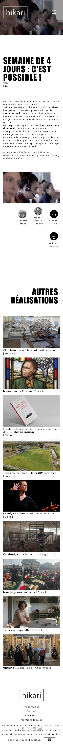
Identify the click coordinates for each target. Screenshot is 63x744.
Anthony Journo (54, 244)
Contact (31, 711)
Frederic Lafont (22, 222)
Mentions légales (32, 720)
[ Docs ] (23, 391)
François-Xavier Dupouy (38, 221)
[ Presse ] (29, 352)
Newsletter (31, 715)
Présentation (31, 707)
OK (49, 739)
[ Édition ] (30, 432)
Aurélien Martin (54, 222)
